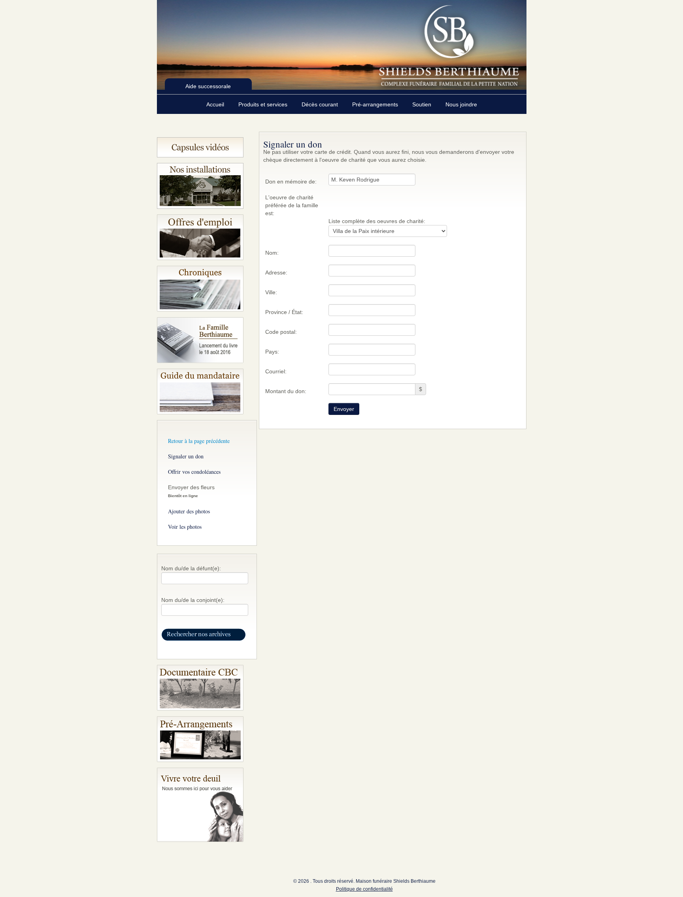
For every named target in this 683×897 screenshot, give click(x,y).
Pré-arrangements (376, 104)
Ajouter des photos (189, 511)
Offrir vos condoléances (194, 471)
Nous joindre (461, 104)
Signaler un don (186, 456)
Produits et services (263, 104)
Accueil (216, 104)
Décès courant (321, 104)
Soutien (422, 104)
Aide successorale (208, 86)
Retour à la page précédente (199, 441)
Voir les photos (185, 526)
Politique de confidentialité (364, 889)
